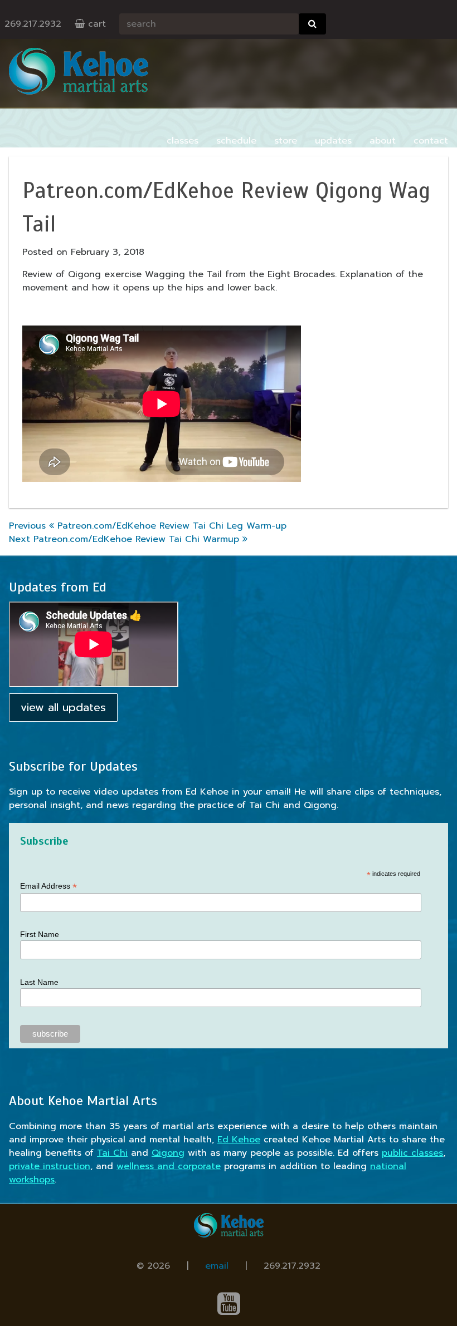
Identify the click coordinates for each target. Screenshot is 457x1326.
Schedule (236, 140)
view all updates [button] (63, 707)
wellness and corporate (168, 1166)
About (383, 140)
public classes (412, 1153)
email (217, 1266)
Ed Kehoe (238, 1139)
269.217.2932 (32, 24)
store (285, 140)
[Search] (312, 23)
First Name (39, 934)
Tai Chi (112, 1153)
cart (95, 24)
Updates (333, 140)
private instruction (49, 1166)
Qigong (168, 1153)
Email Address (48, 886)
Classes (182, 140)
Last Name (39, 982)
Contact (431, 140)
